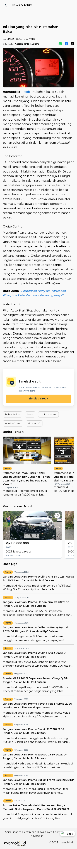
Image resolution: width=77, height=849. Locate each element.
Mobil (27, 92)
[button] (12, 414)
